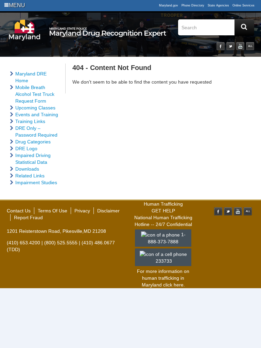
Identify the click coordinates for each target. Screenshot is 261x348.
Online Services (243, 5)
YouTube (240, 46)
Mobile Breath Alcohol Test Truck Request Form (34, 94)
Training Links (30, 121)
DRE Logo (26, 148)
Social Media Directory (250, 46)
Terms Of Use (52, 210)
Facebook (220, 46)
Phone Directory (192, 5)
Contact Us (19, 210)
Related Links (30, 175)
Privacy (82, 210)
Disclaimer (108, 210)
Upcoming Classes (35, 107)
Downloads (27, 169)
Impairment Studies (36, 182)
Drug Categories (33, 141)
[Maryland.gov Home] (24, 36)
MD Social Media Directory (248, 211)
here (179, 285)
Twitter (230, 46)
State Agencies (218, 5)
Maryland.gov (168, 5)
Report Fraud (28, 217)
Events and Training (36, 114)
